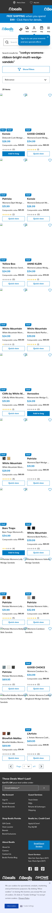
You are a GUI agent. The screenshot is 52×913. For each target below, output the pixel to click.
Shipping (32, 810)
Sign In (5, 800)
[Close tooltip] (47, 37)
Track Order (33, 800)
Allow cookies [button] (11, 906)
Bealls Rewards (8, 807)
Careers (5, 851)
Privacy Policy (24, 898)
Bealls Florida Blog (9, 858)
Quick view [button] (41, 154)
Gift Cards (6, 823)
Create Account (8, 803)
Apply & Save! (34, 823)
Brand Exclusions (9, 834)
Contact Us (6, 854)
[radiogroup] (6, 458)
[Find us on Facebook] (30, 869)
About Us (6, 847)
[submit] (44, 788)
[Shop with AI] (20, 29)
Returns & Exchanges (36, 807)
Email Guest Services (39, 845)
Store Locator (7, 827)
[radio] (4, 458)
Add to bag (16, 154)
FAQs (30, 803)
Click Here (23, 19)
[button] (27, 906)
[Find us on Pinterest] (42, 869)
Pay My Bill (32, 827)
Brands (5, 830)
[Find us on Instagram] (36, 869)
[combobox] (26, 79)
